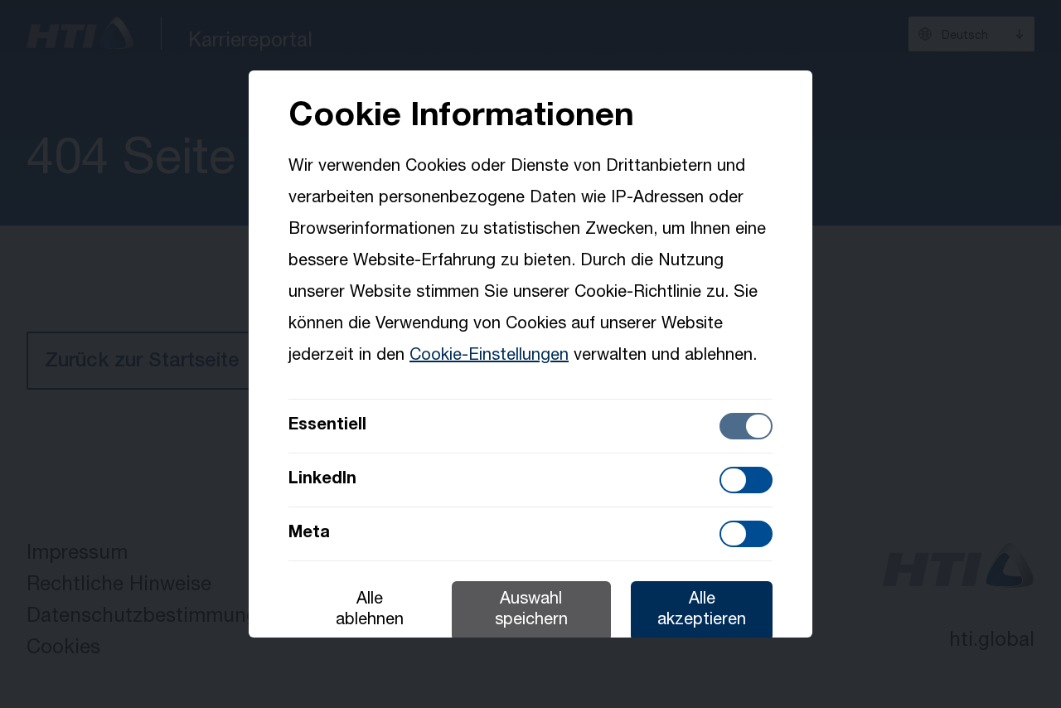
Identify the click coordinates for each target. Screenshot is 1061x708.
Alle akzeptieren (701, 610)
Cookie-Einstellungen (489, 356)
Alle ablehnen (370, 610)
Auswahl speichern (531, 610)
